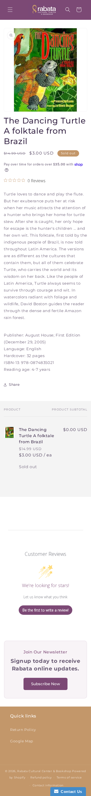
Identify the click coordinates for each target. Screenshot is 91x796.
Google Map (21, 741)
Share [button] (14, 384)
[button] (10, 9)
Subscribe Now (45, 683)
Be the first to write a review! (45, 610)
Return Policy (23, 729)
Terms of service (69, 777)
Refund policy (41, 777)
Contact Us (70, 791)
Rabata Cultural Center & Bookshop (44, 771)
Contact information (48, 785)
